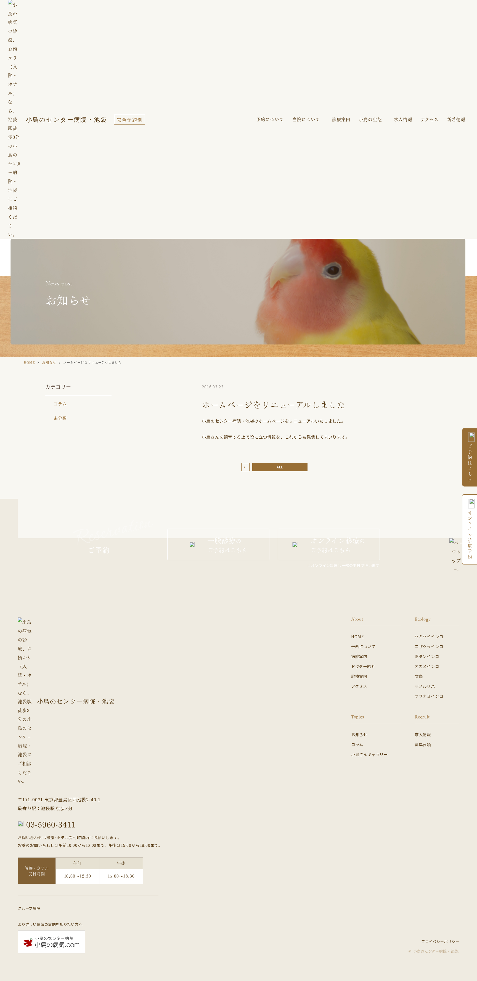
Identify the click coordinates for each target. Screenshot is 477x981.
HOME (357, 636)
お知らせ (359, 734)
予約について (363, 646)
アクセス (359, 686)
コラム (60, 404)
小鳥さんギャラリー (369, 754)
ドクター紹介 (363, 666)
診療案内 (341, 119)
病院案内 (359, 656)
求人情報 (423, 734)
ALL (280, 467)
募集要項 (423, 744)
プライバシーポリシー (440, 941)
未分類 (60, 418)
